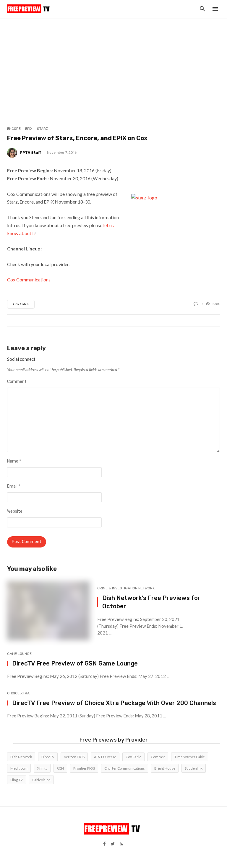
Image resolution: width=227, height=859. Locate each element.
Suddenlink (193, 768)
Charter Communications (124, 768)
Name (14, 461)
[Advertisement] (113, 62)
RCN (60, 768)
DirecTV (47, 757)
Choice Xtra (18, 693)
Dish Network (21, 757)
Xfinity (42, 768)
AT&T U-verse (105, 757)
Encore (14, 129)
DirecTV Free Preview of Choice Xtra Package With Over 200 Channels (114, 702)
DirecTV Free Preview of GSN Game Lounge (75, 663)
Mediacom (18, 768)
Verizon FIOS (74, 757)
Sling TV (16, 780)
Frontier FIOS (84, 768)
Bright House (164, 768)
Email (13, 486)
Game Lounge (19, 654)
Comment (17, 381)
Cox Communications (29, 279)
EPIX (29, 129)
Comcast (158, 757)
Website (14, 511)
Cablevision (41, 780)
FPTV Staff (30, 152)
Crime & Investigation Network (126, 588)
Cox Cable (21, 304)
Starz (42, 129)
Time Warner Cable (189, 757)
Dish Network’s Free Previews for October (151, 602)
